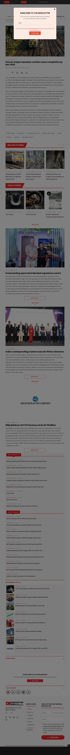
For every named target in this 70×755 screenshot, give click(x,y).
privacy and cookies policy (34, 28)
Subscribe (35, 33)
